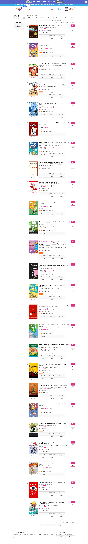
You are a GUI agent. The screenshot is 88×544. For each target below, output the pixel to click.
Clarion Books (48, 106)
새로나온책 (30, 12)
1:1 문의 (60, 536)
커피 (53, 4)
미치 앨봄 (40, 165)
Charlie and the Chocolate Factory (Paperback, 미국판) (51, 44)
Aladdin (46, 224)
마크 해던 (40, 308)
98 (41, 50)
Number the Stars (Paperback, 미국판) (47, 103)
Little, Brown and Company (63, 445)
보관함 (73, 30)
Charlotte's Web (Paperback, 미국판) (47, 84)
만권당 (25, 4)
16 (41, 271)
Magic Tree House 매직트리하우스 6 (46, 345)
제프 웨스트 (55, 387)
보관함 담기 (66, 22)
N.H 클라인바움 (44, 367)
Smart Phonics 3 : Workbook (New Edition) (48, 463)
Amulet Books (47, 125)
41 (41, 168)
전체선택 (57, 22)
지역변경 (51, 32)
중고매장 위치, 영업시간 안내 (66, 539)
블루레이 (50, 4)
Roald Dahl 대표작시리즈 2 (62, 403)
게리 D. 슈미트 (41, 505)
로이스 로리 (41, 106)
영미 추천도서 (17, 25)
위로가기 (84, 539)
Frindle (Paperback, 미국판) (45, 63)
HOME (15, 4)
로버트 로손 (54, 445)
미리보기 (34, 77)
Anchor (46, 165)
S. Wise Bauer (47, 387)
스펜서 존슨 (41, 185)
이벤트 (37, 12)
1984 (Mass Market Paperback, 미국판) (48, 482)
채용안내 (18, 527)
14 (41, 109)
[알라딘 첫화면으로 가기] (19, 9)
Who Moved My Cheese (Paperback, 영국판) (49, 182)
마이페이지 (65, 4)
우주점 (45, 4)
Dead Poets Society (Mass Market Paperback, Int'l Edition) (52, 364)
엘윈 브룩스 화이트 (42, 86)
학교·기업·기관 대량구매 (70, 527)
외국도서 (28, 4)
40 (41, 89)
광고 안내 (64, 527)
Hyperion (51, 367)
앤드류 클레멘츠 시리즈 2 (56, 63)
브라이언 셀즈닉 (50, 65)
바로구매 (73, 46)
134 (42, 30)
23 (41, 129)
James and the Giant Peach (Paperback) (48, 285)
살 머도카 (48, 347)
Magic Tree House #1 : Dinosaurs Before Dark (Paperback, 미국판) (54, 344)
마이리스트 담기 (72, 22)
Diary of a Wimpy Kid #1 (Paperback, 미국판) (49, 122)
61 (41, 148)
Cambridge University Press (59, 247)
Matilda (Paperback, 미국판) (45, 142)
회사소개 (14, 527)
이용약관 (22, 527)
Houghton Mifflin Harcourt (51, 505)
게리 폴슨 (40, 224)
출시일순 (32, 17)
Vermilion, (48, 185)
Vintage (46, 308)
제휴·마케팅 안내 (45, 527)
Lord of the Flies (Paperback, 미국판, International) (50, 423)
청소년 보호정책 (35, 527)
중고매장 (41, 4)
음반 (47, 4)
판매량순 (28, 17)
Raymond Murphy (49, 247)
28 (41, 250)
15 (41, 370)
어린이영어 (47, 12)
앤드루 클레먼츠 (41, 65)
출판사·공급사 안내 (58, 527)
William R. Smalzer (42, 247)
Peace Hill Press (62, 387)
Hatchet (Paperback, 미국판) (45, 221)
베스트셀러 (25, 12)
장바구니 (73, 4)
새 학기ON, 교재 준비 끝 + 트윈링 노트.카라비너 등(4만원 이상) (49, 83)
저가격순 (52, 17)
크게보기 (34, 38)
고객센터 (69, 4)
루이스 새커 (41, 27)
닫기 (86, 2)
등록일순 (36, 17)
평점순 (44, 17)
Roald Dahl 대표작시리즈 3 (64, 324)
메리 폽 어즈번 (41, 347)
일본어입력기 (53, 9)
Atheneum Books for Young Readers (61, 65)
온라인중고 (37, 4)
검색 (58, 9)
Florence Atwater (48, 445)
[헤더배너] (70, 9)
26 (41, 69)
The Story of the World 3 (57, 385)
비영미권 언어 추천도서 (19, 23)
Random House (48, 27)
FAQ (70, 536)
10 (55, 20)
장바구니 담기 (61, 22)
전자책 (21, 4)
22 (41, 350)
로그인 (59, 4)
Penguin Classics (49, 425)
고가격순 (56, 17)
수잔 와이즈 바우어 (42, 387)
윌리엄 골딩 (41, 425)
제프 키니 (40, 125)
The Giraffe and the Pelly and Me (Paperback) (49, 202)
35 (41, 311)
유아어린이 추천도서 (18, 26)
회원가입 (62, 4)
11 (41, 428)
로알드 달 (40, 145)
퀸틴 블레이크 (47, 145)
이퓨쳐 (48, 465)
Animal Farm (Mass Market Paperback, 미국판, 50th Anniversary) (53, 265)
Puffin (53, 145)
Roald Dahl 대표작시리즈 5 (63, 285)
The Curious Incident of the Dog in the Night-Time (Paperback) (53, 305)
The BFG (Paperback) (44, 324)
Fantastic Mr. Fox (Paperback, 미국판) (47, 404)
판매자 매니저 (51, 527)
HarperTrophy (50, 86)
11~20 (58, 20)
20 (41, 291)
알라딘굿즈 (32, 4)
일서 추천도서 (17, 27)
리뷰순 (48, 17)
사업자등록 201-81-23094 (24, 534)
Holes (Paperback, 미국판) (45, 25)
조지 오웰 (40, 268)
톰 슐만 (40, 367)
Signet (46, 268)
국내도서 (18, 4)
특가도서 (34, 12)
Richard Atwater (41, 445)
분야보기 (16, 12)
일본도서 (21, 12)
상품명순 (40, 17)
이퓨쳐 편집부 (41, 465)
